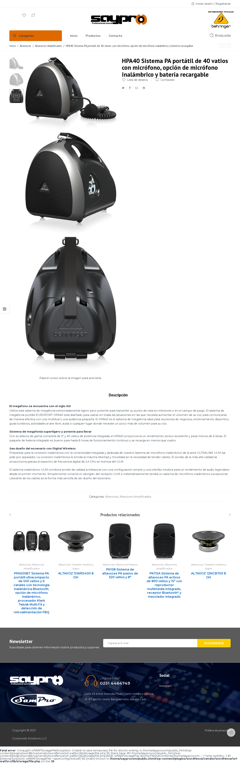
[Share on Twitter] (123, 88)
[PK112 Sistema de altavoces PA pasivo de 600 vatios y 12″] (228, 45)
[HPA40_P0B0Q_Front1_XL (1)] (16, 64)
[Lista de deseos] (24, 15)
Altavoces (25, 46)
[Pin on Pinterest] (144, 88)
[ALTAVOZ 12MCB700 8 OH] (208, 542)
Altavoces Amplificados (48, 46)
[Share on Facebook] (129, 88)
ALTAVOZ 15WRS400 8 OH (76, 575)
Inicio (12, 46)
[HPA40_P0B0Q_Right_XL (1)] (70, 233)
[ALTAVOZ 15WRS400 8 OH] (75, 542)
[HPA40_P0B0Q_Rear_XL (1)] (70, 368)
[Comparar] (33, 15)
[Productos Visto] (231, 732)
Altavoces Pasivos (126, 564)
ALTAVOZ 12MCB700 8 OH (208, 575)
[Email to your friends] (136, 88)
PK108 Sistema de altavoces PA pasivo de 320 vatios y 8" (120, 573)
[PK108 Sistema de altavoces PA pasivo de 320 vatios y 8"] (120, 542)
